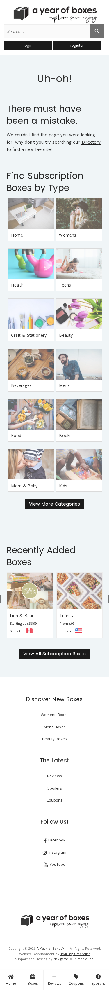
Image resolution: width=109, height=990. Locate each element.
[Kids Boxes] (79, 464)
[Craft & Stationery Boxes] (31, 314)
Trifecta (25, 615)
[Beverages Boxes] (31, 364)
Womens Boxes (55, 714)
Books (65, 435)
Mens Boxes (55, 726)
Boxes (33, 980)
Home (11, 983)
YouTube (57, 864)
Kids (63, 485)
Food (16, 435)
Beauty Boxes (54, 738)
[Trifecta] (37, 591)
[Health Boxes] (31, 264)
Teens (65, 285)
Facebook (56, 840)
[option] (38, 605)
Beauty (66, 335)
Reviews (54, 980)
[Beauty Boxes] (79, 314)
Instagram (56, 852)
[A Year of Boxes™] (54, 14)
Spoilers (98, 980)
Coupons (76, 980)
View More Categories (54, 504)
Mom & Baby (24, 485)
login (28, 45)
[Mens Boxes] (79, 364)
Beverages (21, 385)
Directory (91, 142)
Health (17, 285)
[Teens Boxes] (79, 264)
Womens (67, 235)
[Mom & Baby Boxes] (31, 464)
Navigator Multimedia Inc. (73, 959)
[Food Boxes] (31, 414)
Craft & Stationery (29, 335)
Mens (64, 385)
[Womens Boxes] (79, 213)
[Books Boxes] (79, 414)
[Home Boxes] (31, 213)
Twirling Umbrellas (75, 953)
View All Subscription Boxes (54, 653)
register (76, 45)
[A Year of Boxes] (55, 921)
